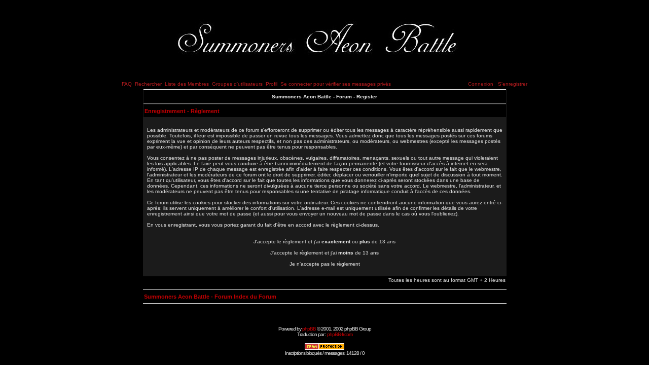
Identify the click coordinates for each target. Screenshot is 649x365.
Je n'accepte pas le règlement (325, 264)
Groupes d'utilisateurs (237, 84)
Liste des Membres (187, 84)
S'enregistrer (512, 84)
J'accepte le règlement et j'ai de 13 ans (324, 253)
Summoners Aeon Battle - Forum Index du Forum (210, 297)
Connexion (480, 84)
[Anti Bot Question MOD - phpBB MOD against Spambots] (324, 348)
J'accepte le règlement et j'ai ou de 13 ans (324, 241)
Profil (271, 84)
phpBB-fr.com (339, 334)
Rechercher (148, 84)
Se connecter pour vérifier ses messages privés (335, 84)
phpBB (309, 329)
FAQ (127, 84)
